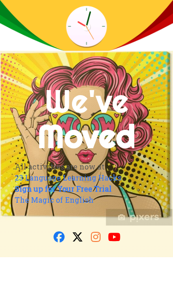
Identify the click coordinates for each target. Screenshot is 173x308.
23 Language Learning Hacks (68, 177)
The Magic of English (54, 200)
